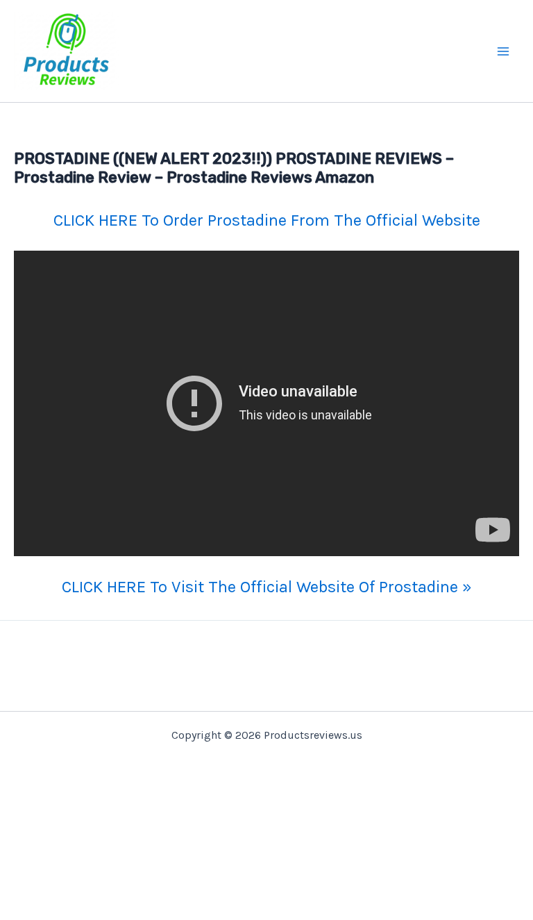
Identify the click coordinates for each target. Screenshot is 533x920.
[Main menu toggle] (504, 51)
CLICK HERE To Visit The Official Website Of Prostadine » (267, 586)
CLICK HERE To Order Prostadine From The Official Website (266, 220)
